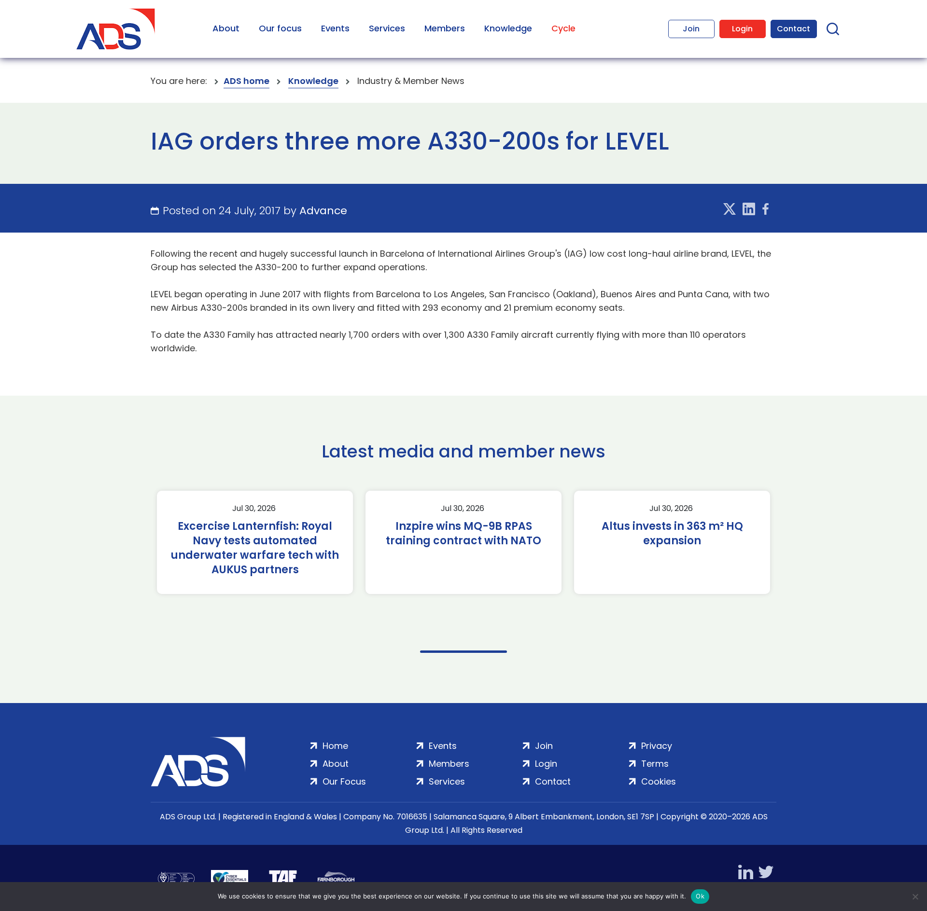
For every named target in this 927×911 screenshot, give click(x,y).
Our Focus (344, 781)
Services (387, 28)
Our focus (280, 28)
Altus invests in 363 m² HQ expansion (672, 533)
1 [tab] (463, 651)
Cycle (563, 28)
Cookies (658, 781)
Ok (700, 896)
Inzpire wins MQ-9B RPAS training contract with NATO (463, 533)
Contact (793, 28)
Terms (655, 764)
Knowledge (508, 28)
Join (691, 28)
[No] (915, 896)
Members (444, 28)
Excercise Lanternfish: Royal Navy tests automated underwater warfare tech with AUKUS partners (255, 548)
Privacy (656, 746)
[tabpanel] (255, 542)
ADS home (246, 81)
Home (335, 746)
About (225, 28)
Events (335, 28)
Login (742, 28)
